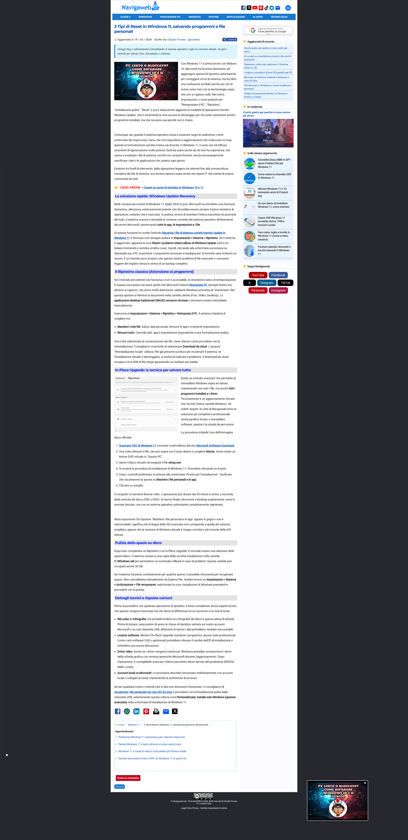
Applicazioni (236, 16)
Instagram (278, 290)
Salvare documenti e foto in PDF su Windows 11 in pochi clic (152, 758)
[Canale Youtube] (254, 8)
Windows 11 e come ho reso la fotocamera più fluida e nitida (152, 751)
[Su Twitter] (249, 9)
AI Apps (258, 16)
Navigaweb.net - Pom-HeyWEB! (187, 801)
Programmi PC (170, 16)
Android (195, 16)
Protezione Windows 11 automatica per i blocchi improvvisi (151, 737)
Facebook (278, 275)
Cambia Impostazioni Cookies (213, 808)
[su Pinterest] (261, 10)
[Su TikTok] (266, 10)
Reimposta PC (198, 285)
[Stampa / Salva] (156, 712)
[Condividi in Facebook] (117, 714)
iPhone (214, 16)
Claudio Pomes (176, 39)
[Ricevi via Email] (277, 10)
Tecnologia (279, 16)
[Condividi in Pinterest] (146, 714)
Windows (145, 16)
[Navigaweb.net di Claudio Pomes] (140, 12)
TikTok (285, 283)
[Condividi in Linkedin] (136, 713)
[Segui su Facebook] (243, 10)
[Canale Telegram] (271, 10)
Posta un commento (128, 778)
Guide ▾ (125, 16)
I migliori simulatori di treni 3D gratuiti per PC (268, 72)
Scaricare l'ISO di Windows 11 (137, 445)
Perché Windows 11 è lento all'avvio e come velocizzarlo (149, 744)
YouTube (258, 275)
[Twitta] (175, 713)
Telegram (266, 283)
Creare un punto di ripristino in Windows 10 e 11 (174, 187)
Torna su (119, 786)
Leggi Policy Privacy (190, 808)
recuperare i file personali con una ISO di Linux (143, 692)
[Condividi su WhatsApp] (127, 713)
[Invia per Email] (166, 714)
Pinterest (258, 290)
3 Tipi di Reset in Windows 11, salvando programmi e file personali (169, 29)
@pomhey (194, 39)
